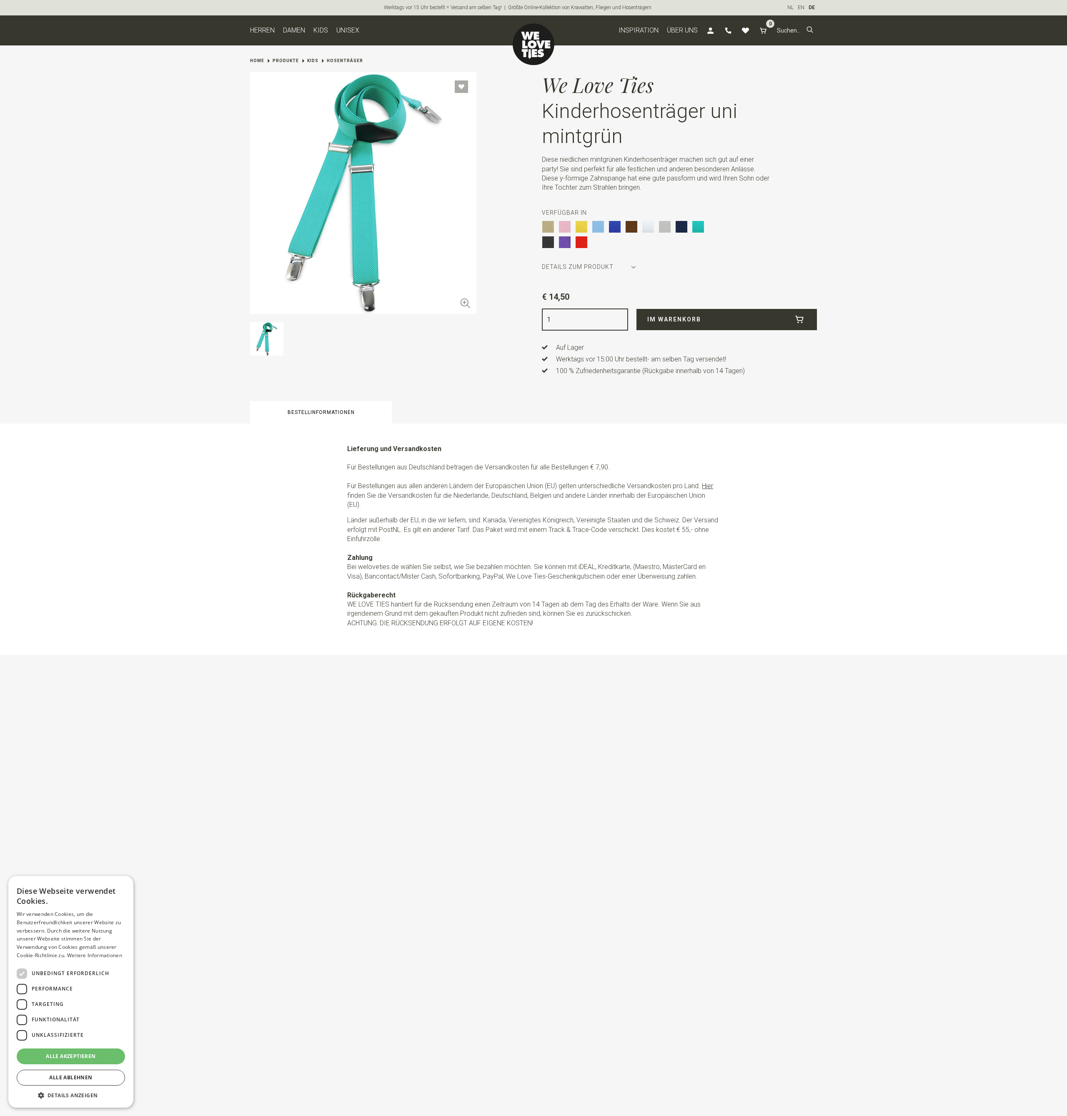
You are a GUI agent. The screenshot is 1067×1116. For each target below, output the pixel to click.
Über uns (682, 30)
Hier (707, 486)
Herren (262, 30)
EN (801, 7)
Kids (320, 30)
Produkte (286, 60)
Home (257, 60)
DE (812, 7)
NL (790, 7)
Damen (294, 30)
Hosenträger (345, 60)
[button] (810, 30)
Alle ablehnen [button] (70, 1077)
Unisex (347, 30)
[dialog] (70, 992)
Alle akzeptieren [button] (70, 1056)
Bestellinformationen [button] (321, 412)
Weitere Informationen (94, 955)
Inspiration (639, 30)
